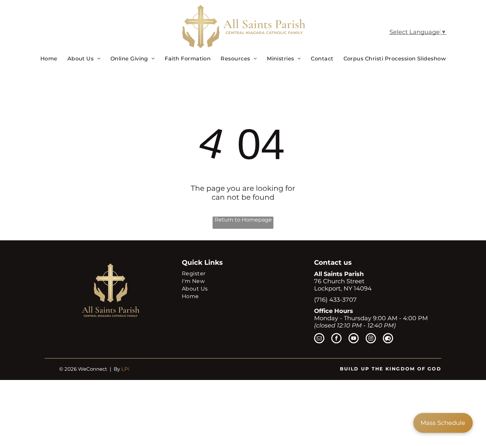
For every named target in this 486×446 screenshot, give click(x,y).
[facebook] (336, 339)
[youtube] (353, 339)
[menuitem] (48, 58)
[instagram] (371, 339)
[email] (319, 339)
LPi (125, 369)
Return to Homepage (243, 220)
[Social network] (388, 339)
